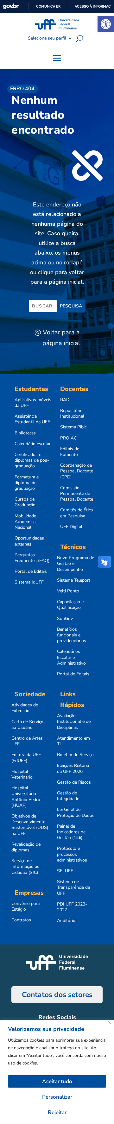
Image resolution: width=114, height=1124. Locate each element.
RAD (64, 400)
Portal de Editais (31, 571)
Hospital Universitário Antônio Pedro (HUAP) (25, 796)
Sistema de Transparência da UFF (73, 887)
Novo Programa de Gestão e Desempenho (75, 563)
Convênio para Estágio (25, 906)
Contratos (21, 920)
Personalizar (57, 1097)
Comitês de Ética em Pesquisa (76, 513)
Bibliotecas (25, 433)
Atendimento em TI (73, 741)
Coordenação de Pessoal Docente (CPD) (76, 471)
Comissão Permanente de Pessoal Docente (76, 493)
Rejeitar (57, 1112)
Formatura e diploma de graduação (27, 482)
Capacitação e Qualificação (70, 604)
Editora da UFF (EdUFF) (26, 757)
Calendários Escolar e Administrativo (71, 657)
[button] (106, 24)
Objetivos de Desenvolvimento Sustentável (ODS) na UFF (29, 825)
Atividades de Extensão (24, 708)
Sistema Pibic (73, 427)
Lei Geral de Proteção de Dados (75, 812)
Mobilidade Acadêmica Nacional (25, 521)
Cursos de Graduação (25, 502)
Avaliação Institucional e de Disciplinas (74, 721)
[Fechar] (109, 1022)
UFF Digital (71, 527)
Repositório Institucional (72, 413)
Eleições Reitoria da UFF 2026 (73, 768)
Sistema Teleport (73, 580)
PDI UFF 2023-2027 (72, 907)
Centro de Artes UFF (27, 741)
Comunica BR (48, 6)
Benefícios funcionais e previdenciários (71, 635)
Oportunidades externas (29, 541)
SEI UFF (65, 871)
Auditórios (67, 921)
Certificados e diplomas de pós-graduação (32, 460)
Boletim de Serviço (75, 755)
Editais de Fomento (69, 452)
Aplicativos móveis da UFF (33, 402)
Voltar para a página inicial (61, 337)
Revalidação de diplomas (26, 847)
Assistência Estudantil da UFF (32, 419)
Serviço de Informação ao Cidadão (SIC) (25, 866)
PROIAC (68, 438)
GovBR (11, 6)
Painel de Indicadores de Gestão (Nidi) (71, 832)
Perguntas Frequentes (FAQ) (32, 558)
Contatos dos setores (57, 995)
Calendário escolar (33, 444)
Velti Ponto (68, 591)
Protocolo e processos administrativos (72, 854)
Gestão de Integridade (68, 796)
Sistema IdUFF (29, 582)
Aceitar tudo (57, 1081)
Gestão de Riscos (74, 782)
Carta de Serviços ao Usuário (28, 724)
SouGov (65, 619)
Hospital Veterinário (22, 774)
